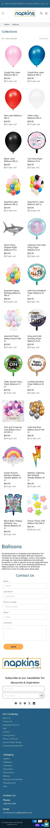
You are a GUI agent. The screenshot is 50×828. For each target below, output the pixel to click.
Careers (6, 732)
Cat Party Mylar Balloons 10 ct (35, 159)
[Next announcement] (47, 3)
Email (6, 612)
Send (13, 646)
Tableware (7, 762)
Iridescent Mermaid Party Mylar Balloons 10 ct (36, 247)
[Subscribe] (41, 695)
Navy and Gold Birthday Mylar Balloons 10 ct (34, 338)
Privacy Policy (9, 735)
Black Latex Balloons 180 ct (11, 159)
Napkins (6, 759)
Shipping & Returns (11, 725)
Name (5, 581)
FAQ (4, 728)
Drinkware (7, 765)
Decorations (8, 772)
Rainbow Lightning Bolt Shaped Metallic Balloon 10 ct (36, 476)
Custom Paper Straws (12, 742)
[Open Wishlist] (46, 824)
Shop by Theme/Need (12, 779)
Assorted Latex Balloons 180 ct (11, 203)
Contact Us (7, 721)
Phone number (10, 602)
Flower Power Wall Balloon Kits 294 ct (36, 522)
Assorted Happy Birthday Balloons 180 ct (12, 293)
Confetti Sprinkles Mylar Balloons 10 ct (36, 384)
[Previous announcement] (2, 3)
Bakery (6, 776)
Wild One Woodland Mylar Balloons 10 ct (37, 293)
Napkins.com (12, 824)
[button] (2, 13)
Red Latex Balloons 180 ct (13, 116)
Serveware (8, 769)
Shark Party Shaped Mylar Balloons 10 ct (10, 247)
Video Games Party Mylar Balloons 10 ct (13, 384)
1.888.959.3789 (9, 804)
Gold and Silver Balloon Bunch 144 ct (36, 429)
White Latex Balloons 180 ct (34, 116)
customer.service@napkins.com (17, 813)
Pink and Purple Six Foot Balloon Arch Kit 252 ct (13, 429)
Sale (5, 786)
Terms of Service (10, 739)
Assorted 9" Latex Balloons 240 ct (36, 203)
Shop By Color (9, 783)
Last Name (8, 591)
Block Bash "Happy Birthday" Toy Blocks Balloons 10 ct (13, 524)
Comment (7, 623)
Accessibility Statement (13, 746)
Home (6, 24)
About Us (7, 718)
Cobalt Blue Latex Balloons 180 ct (36, 73)
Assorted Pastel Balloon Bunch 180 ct (12, 338)
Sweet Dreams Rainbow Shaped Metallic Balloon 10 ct (12, 476)
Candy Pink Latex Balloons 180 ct (12, 73)
